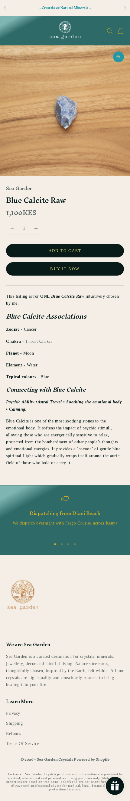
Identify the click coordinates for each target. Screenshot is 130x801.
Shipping (14, 723)
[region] (65, 514)
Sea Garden (19, 188)
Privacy (13, 713)
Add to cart (65, 250)
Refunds (13, 733)
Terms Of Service (22, 743)
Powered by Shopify (91, 759)
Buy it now (65, 268)
